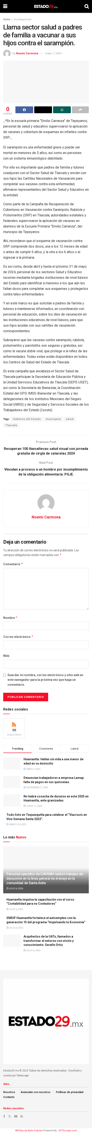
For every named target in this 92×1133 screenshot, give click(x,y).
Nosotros (9, 1092)
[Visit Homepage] (46, 6)
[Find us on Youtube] (16, 1116)
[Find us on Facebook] (4, 1116)
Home (6, 19)
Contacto (9, 1097)
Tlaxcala (11, 425)
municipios (53, 419)
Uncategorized (22, 19)
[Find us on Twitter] (9, 1116)
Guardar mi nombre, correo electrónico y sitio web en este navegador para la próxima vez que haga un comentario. (45, 679)
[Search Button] (87, 6)
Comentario (13, 564)
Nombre (10, 618)
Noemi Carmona (27, 53)
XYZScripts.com (68, 1130)
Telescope (22, 1075)
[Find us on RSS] (22, 1116)
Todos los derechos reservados (48, 1070)
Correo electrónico (18, 637)
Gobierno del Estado (27, 419)
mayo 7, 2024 (53, 53)
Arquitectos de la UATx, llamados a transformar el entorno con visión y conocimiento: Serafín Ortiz (49, 941)
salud (70, 419)
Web (6, 655)
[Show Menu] (5, 6)
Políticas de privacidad (69, 1092)
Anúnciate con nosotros (35, 1092)
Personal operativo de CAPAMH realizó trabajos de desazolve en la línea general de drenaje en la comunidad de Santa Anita (44, 878)
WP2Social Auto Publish (29, 1130)
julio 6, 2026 (16, 888)
